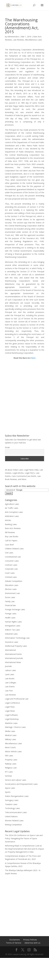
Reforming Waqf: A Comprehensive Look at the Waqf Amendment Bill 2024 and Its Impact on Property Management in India (24, 848)
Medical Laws (10, 735)
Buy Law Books (11, 536)
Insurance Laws (11, 642)
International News (13, 662)
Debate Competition (13, 581)
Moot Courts (10, 747)
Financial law (10, 605)
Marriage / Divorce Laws (15, 727)
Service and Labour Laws (15, 780)
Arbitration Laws (12, 516)
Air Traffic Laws (11, 508)
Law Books (10, 678)
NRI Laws (9, 755)
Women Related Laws (14, 820)
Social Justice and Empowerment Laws (21, 784)
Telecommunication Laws (16, 812)
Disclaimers (14, 939)
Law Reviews (18, 39)
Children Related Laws (14, 548)
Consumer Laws (12, 561)
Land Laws (9, 674)
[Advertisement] (24, 903)
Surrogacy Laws (11, 800)
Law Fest (9, 690)
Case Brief (9, 544)
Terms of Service (13, 943)
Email (7, 447)
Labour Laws (10, 670)
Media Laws (10, 731)
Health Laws (10, 617)
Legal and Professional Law (16, 699)
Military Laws (10, 739)
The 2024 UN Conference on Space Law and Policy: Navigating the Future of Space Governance (24, 838)
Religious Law (11, 767)
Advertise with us (32, 943)
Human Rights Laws (13, 621)
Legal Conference (12, 703)
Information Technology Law (17, 638)
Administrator (13, 36)
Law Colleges (10, 682)
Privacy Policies (30, 939)
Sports (7, 792)
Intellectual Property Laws (16, 646)
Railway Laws (10, 763)
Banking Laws (11, 524)
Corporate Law (11, 569)
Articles (8, 520)
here (33, 358)
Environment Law (12, 593)
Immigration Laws (12, 625)
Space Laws (10, 788)
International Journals (14, 658)
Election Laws (11, 589)
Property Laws (11, 759)
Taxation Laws (11, 804)
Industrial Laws (11, 634)
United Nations (11, 816)
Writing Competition (13, 824)
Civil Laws (9, 552)
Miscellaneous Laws (33, 39)
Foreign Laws (10, 613)
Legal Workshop (12, 719)
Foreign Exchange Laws (15, 609)
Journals (8, 666)
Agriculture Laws (12, 504)
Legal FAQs (10, 707)
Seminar (8, 776)
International (10, 650)
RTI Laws (9, 772)
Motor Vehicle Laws (13, 751)
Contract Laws (11, 565)
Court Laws (10, 573)
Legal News (10, 711)
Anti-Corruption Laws (14, 512)
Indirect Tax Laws (12, 629)
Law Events (10, 686)
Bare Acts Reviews (13, 528)
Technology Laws (12, 808)
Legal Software (11, 715)
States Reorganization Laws (17, 796)
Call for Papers (11, 540)
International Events (13, 654)
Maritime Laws (11, 723)
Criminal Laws (11, 577)
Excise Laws (10, 597)
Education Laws (11, 585)
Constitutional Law (13, 556)
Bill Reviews (10, 532)
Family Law (10, 601)
